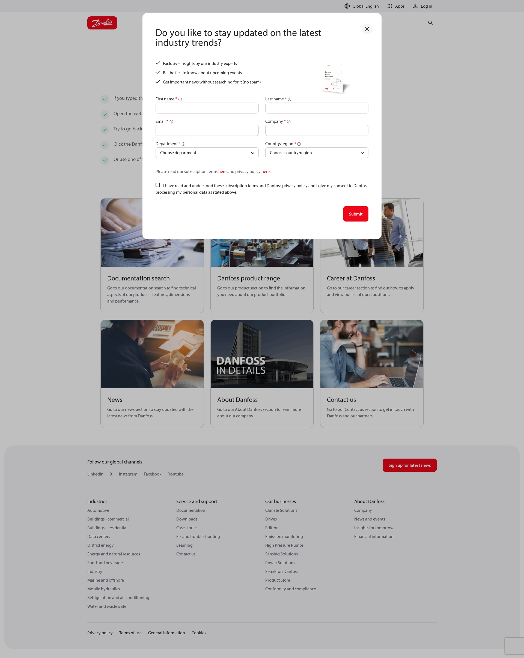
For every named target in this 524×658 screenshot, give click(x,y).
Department (168, 143)
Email (162, 121)
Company (275, 121)
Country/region (280, 143)
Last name (276, 98)
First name (166, 98)
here (222, 171)
